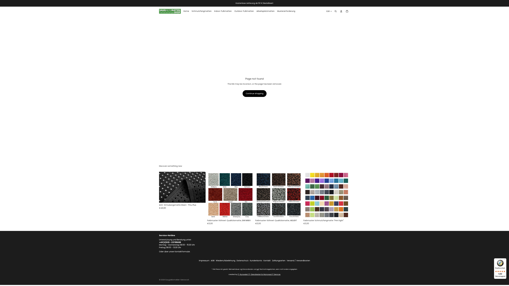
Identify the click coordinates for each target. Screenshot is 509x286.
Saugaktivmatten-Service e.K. (177, 280)
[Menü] (504, 260)
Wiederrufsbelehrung (225, 260)
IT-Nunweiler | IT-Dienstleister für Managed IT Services (259, 274)
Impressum (204, 260)
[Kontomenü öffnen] (341, 11)
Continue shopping (254, 93)
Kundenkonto (256, 260)
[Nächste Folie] (202, 187)
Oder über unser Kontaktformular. (174, 251)
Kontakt (267, 260)
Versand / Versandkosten (298, 260)
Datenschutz (243, 260)
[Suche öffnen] (336, 11)
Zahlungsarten (278, 260)
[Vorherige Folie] (163, 187)
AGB (212, 260)
